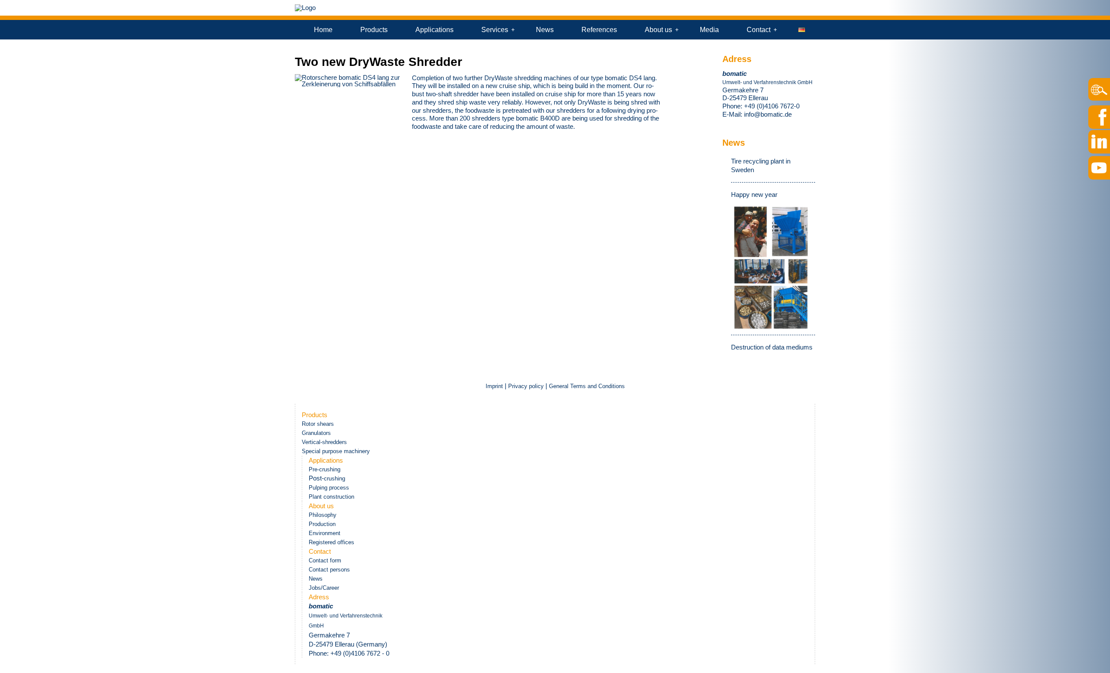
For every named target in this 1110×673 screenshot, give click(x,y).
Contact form (325, 560)
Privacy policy (526, 386)
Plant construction (331, 496)
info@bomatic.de (768, 114)
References (599, 29)
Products (374, 29)
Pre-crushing (324, 469)
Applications (434, 29)
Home (323, 29)
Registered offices (331, 542)
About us (658, 29)
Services (494, 29)
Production (322, 524)
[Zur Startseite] (305, 7)
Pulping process (329, 487)
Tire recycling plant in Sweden (760, 165)
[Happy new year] (771, 267)
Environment (324, 533)
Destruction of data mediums (772, 347)
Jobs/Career (324, 588)
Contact (758, 29)
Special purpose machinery (336, 451)
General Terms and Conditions (587, 386)
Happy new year (754, 194)
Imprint (495, 386)
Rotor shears (318, 424)
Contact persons (329, 569)
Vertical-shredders (324, 442)
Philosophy (322, 515)
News (545, 29)
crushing (334, 478)
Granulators (316, 433)
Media (709, 29)
